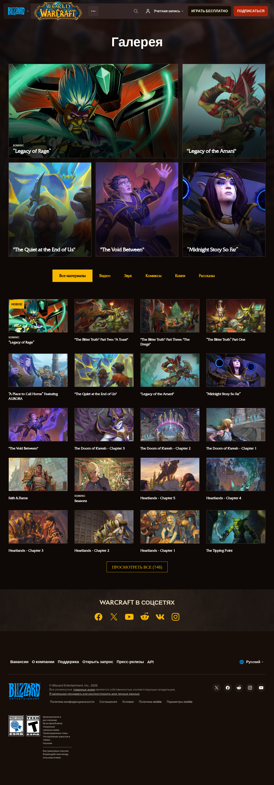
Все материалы (72, 275)
